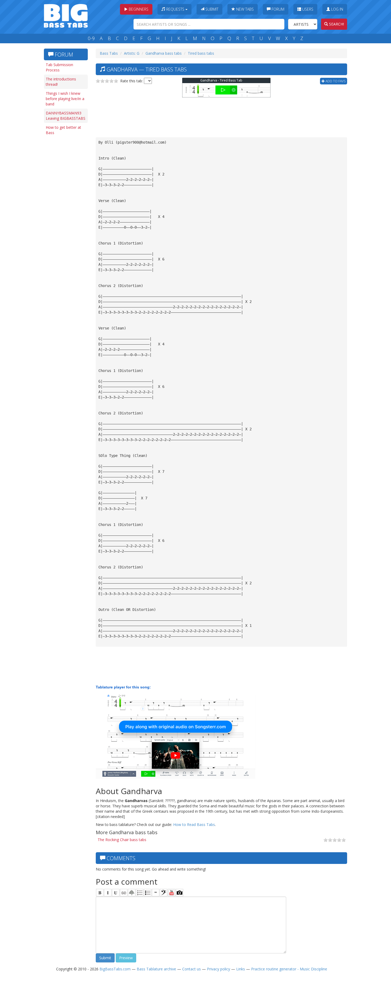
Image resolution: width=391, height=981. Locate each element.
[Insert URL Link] (123, 892)
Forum (277, 9)
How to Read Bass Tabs (194, 824)
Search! (336, 24)
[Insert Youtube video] (171, 892)
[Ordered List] (139, 892)
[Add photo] (179, 892)
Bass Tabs (109, 53)
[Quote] (155, 892)
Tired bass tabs (201, 53)
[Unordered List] (147, 892)
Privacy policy (218, 968)
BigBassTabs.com (115, 968)
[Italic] (107, 892)
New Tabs (244, 9)
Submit (211, 9)
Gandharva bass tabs (163, 53)
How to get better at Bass (63, 130)
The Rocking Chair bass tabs (122, 839)
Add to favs (335, 81)
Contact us (191, 968)
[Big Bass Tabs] (66, 15)
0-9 (91, 38)
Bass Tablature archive (156, 968)
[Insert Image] (131, 892)
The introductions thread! (61, 81)
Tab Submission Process (59, 67)
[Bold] (99, 892)
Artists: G (131, 53)
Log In (336, 9)
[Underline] (115, 892)
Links (240, 968)
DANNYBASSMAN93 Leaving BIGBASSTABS (65, 115)
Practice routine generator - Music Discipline (289, 968)
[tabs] (163, 892)
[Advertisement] (65, 219)
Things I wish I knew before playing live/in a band (65, 98)
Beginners (138, 9)
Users (307, 9)
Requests (175, 9)
